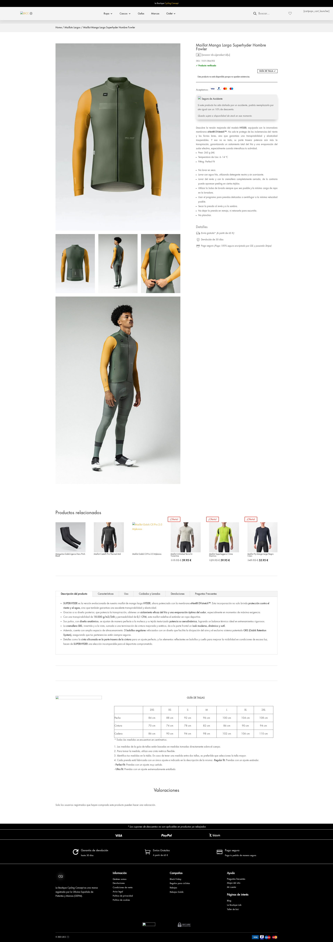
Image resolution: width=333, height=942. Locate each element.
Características (106, 594)
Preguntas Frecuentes (206, 594)
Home (59, 27)
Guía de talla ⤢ (267, 71)
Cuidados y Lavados (149, 594)
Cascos (123, 13)
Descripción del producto (74, 594)
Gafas (141, 13)
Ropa (106, 13)
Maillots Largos (72, 27)
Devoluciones (178, 594)
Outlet (169, 13)
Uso (126, 594)
